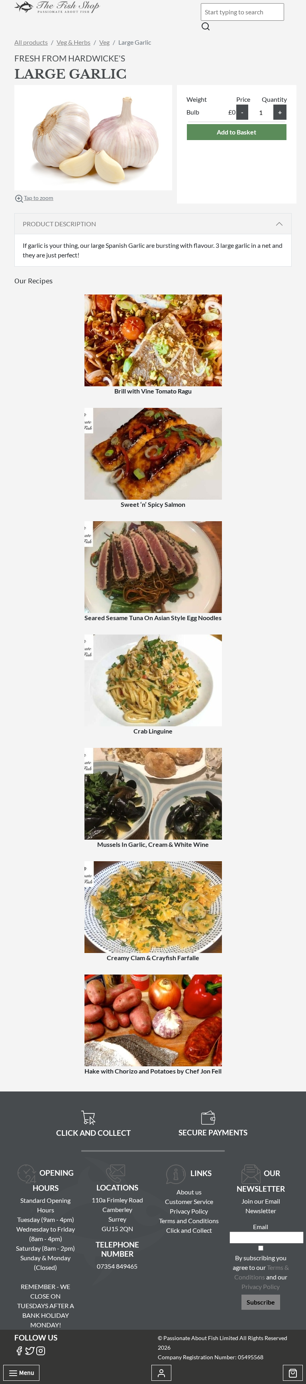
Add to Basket (236, 132)
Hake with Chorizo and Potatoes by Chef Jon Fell (153, 1071)
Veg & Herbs (73, 42)
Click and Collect (189, 1230)
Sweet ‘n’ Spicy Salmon (153, 504)
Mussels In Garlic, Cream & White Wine (153, 844)
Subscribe (261, 1302)
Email (260, 1226)
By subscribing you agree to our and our (261, 1272)
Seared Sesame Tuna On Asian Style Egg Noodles (153, 617)
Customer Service (189, 1201)
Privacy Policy (189, 1211)
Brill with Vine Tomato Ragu (153, 391)
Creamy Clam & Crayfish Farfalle (153, 957)
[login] (57, 12)
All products (31, 42)
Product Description (59, 223)
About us (189, 1192)
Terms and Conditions (189, 1220)
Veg (104, 42)
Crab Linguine (153, 731)
